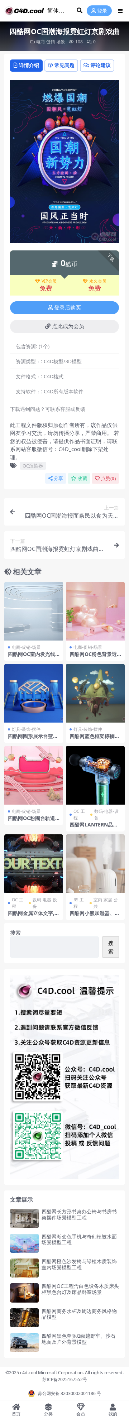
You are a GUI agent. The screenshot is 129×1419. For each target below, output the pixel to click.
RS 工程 (78, 903)
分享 (58, 478)
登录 (102, 11)
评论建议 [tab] (101, 65)
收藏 (82, 478)
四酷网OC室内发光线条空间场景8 (31, 657)
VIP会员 (49, 281)
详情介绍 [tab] (29, 65)
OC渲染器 (33, 465)
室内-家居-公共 (106, 903)
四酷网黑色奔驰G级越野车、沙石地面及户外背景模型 (78, 1338)
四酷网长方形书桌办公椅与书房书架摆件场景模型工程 (79, 1214)
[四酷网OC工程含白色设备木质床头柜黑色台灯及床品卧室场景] (24, 1292)
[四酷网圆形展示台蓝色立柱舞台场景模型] (33, 693)
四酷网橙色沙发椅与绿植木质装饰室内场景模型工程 (79, 1264)
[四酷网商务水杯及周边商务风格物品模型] (24, 1317)
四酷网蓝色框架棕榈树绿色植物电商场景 (95, 739)
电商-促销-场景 (50, 42)
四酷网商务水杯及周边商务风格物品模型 (79, 1314)
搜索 (15, 932)
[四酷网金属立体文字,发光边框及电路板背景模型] (33, 863)
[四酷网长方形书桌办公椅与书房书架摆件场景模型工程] (24, 1218)
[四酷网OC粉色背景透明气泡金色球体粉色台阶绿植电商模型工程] (95, 611)
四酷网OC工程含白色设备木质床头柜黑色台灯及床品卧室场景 (80, 1289)
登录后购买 (67, 308)
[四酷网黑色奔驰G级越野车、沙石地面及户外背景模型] (24, 1342)
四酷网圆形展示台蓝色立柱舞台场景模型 (33, 739)
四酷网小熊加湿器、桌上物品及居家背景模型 (95, 916)
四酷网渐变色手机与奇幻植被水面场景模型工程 (79, 1239)
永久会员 (97, 281)
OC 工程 (79, 814)
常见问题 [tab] (64, 65)
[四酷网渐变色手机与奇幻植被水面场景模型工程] (24, 1243)
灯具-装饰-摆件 (26, 729)
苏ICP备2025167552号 (64, 1379)
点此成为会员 (68, 326)
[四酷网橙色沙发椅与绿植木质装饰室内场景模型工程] (24, 1268)
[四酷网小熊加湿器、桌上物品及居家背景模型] (95, 863)
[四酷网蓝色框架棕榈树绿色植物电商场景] (95, 693)
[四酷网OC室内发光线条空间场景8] (33, 611)
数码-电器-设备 (106, 814)
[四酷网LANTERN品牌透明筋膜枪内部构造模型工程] (95, 775)
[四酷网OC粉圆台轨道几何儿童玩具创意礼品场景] (33, 775)
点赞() (108, 478)
